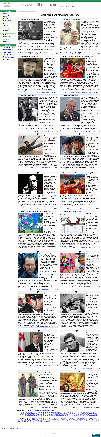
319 (23, 413)
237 (31, 415)
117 (37, 419)
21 (25, 421)
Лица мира (5, 59)
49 (65, 420)
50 (64, 420)
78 (22, 420)
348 (43, 412)
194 (39, 417)
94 (80, 419)
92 (83, 419)
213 (81, 415)
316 (29, 413)
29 (95, 420)
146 (58, 418)
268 (47, 414)
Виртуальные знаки (8, 34)
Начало (52, 410)
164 (21, 418)
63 (44, 420)
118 (35, 419)
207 (93, 415)
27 (98, 420)
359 (21, 412)
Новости (4, 13)
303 (56, 413)
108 (55, 419)
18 (30, 421)
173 (83, 417)
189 (49, 417)
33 (89, 420)
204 (18, 417)
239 (27, 415)
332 (76, 412)
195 (37, 417)
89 (87, 419)
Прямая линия (6, 30)
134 (83, 418)
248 (89, 414)
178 (72, 417)
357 (25, 412)
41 (77, 420)
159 (31, 418)
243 (18, 415)
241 (23, 415)
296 (70, 413)
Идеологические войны (86, 247)
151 (47, 418)
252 (81, 414)
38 (81, 420)
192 (43, 417)
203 (21, 417)
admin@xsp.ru (52, 435)
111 (49, 419)
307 (47, 413)
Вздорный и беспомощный (43, 365)
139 (72, 418)
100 (71, 419)
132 (87, 418)
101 (69, 419)
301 (60, 413)
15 (34, 421)
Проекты (4, 23)
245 (95, 414)
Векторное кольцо (7, 49)
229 (47, 415)
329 (83, 412)
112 (47, 419)
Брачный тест (6, 56)
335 (70, 412)
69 (36, 420)
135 (81, 418)
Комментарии (6, 15)
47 (68, 420)
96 (77, 419)
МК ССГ (4, 27)
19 (28, 421)
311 (39, 413)
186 (56, 417)
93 (82, 419)
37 (83, 420)
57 (53, 420)
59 (50, 420)
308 (45, 413)
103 (65, 419)
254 (76, 414)
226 (54, 415)
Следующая (37, 410)
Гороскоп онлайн (7, 20)
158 (33, 418)
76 (25, 420)
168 (93, 417)
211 (85, 415)
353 (33, 412)
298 (66, 413)
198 (31, 417)
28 (96, 420)
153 (43, 418)
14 (36, 421)
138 (74, 418)
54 (58, 420)
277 (29, 414)
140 (70, 418)
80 (19, 420)
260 (64, 414)
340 (60, 412)
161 (27, 418)
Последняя (30, 410)
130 (91, 418)
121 (29, 419)
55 (56, 420)
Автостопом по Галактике (43, 53)
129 (93, 418)
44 (73, 420)
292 (78, 413)
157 (35, 418)
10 (41, 421)
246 (93, 414)
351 (37, 412)
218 (70, 415)
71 (33, 420)
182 (64, 417)
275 (33, 414)
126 (18, 419)
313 (35, 413)
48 (67, 420)
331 (78, 412)
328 (85, 412)
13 (37, 421)
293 (76, 413)
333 (74, 412)
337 (66, 412)
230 (45, 415)
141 (68, 418)
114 (43, 419)
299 (64, 413)
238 (29, 415)
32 (90, 420)
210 (87, 415)
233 (39, 415)
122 (27, 419)
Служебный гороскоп (8, 57)
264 (56, 414)
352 (35, 412)
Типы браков (6, 39)
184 (60, 417)
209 (89, 415)
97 (76, 419)
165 (18, 418)
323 (95, 412)
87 (90, 419)
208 (91, 415)
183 (62, 417)
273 (37, 414)
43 (74, 420)
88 (89, 419)
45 (71, 420)
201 (25, 417)
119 (33, 419)
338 (64, 412)
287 (89, 413)
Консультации (6, 52)
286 (91, 413)
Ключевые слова (45, 131)
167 (95, 417)
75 (27, 420)
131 (89, 418)
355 (29, 412)
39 (80, 420)
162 (25, 418)
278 (27, 414)
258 (68, 414)
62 (46, 420)
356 (27, 412)
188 (52, 417)
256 (72, 414)
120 (31, 419)
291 (80, 413)
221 (64, 415)
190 (47, 417)
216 (74, 415)
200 (27, 417)
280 (23, 414)
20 (27, 421)
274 (35, 414)
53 (59, 420)
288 (87, 413)
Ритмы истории (7, 43)
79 (21, 420)
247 (91, 414)
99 (73, 419)
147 (56, 418)
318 (25, 413)
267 (49, 414)
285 (93, 413)
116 (39, 419)
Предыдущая (46, 410)
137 (76, 418)
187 (54, 417)
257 (70, 414)
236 (33, 415)
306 (49, 413)
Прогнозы (5, 16)
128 (95, 418)
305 (51, 413)
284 (95, 413)
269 (45, 414)
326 (89, 412)
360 (18, 412)
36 (84, 420)
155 (39, 418)
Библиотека (5, 18)
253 (78, 414)
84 (95, 419)
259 (66, 414)
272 (39, 414)
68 (37, 420)
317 (27, 413)
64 (43, 420)
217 (72, 415)
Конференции (6, 32)
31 (92, 420)
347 (45, 412)
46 (70, 420)
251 (83, 414)
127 (97, 418)
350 (39, 412)
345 (49, 412)
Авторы (4, 21)
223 (60, 415)
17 (31, 421)
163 (23, 418)
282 (18, 414)
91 (85, 419)
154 (41, 418)
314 (33, 413)
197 (33, 417)
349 (41, 412)
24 (21, 421)
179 (70, 417)
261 (62, 414)
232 (41, 415)
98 (74, 419)
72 (31, 420)
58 (52, 420)
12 (39, 421)
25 (19, 421)
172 (85, 417)
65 (42, 420)
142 (66, 418)
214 (78, 415)
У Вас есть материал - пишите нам (10, 428)
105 (61, 419)
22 (24, 421)
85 (93, 419)
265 (54, 414)
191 (45, 417)
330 (81, 412)
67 (39, 420)
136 (78, 418)
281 (21, 414)
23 (22, 421)
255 (74, 414)
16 (33, 421)
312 (37, 413)
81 (18, 420)
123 (25, 419)
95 (79, 419)
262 (60, 414)
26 (18, 421)
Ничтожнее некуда (87, 328)
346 (47, 412)
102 (67, 419)
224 (58, 415)
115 (41, 419)
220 (66, 415)
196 (35, 417)
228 (49, 415)
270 (43, 414)
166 (97, 417)
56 (55, 420)
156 (37, 418)
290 (83, 413)
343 (54, 412)
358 (23, 412)
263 (58, 414)
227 (52, 415)
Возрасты (5, 41)
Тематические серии (8, 47)
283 (97, 413)
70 (34, 420)
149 (52, 418)
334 (72, 412)
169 (91, 417)
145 (60, 418)
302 (58, 413)
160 (29, 418)
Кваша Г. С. (33, 53)
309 (43, 413)
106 (59, 419)
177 (74, 417)
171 (87, 417)
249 (87, 414)
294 (74, 413)
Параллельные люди (86, 368)
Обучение (5, 25)
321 (18, 413)
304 (54, 413)
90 (86, 419)
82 (98, 419)
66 (40, 420)
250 (85, 414)
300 (62, 413)
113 (45, 419)
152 (45, 418)
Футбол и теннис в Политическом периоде (81, 92)
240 (25, 415)
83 (96, 419)
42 (76, 420)
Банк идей (5, 28)
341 (58, 412)
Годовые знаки (6, 36)
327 (87, 412)
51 (62, 420)
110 (50, 419)
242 (21, 415)
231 (43, 415)
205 (97, 415)
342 (56, 412)
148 (54, 418)
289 (85, 413)
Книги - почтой (6, 54)
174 (81, 417)
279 (25, 414)
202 (23, 417)
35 (86, 420)
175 (78, 417)
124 (23, 419)
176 (76, 417)
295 (72, 413)
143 (64, 418)
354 (31, 412)
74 (28, 420)
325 (91, 412)
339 (62, 412)
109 (53, 419)
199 (29, 417)
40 (78, 420)
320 (21, 413)
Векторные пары (7, 51)
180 (68, 417)
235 (35, 415)
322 (97, 412)
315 (31, 413)
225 (56, 415)
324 (93, 412)
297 (68, 413)
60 (49, 420)
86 (92, 419)
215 (76, 415)
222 (62, 415)
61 (47, 420)
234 (37, 415)
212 (83, 415)
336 (68, 412)
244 (97, 414)
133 (85, 418)
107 (57, 419)
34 (87, 420)
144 (62, 418)
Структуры (5, 38)
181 (66, 417)
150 (49, 418)
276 (31, 414)
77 (24, 420)
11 (40, 421)
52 (61, 420)
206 (95, 415)
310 (41, 413)
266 (52, 414)
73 (30, 420)
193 (41, 417)
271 (41, 414)
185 (58, 417)
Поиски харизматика (86, 131)
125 (21, 419)
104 (63, 419)
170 (89, 417)
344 (52, 412)
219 (68, 415)
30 (93, 420)
